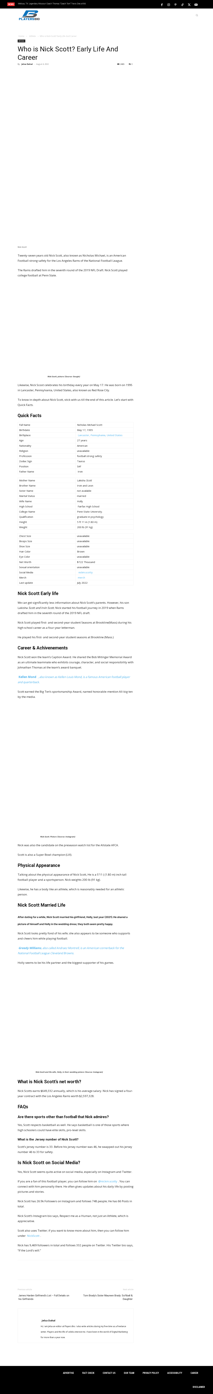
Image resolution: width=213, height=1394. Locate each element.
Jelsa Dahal (27, 64)
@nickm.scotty (107, 1181)
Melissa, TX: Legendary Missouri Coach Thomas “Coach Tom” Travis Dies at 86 (52, 4)
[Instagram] (169, 5)
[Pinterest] (176, 5)
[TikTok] (182, 5)
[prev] (112, 5)
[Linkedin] (59, 71)
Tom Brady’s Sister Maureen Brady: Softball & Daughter (108, 1297)
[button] (197, 15)
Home (21, 36)
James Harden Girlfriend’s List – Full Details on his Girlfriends (43, 1297)
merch (81, 577)
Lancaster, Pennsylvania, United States (100, 435)
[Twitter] (189, 5)
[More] (68, 71)
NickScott (33, 1236)
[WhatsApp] (50, 71)
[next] (117, 5)
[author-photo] (38, 1314)
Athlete (32, 36)
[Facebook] (162, 5)
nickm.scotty (86, 572)
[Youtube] (196, 5)
